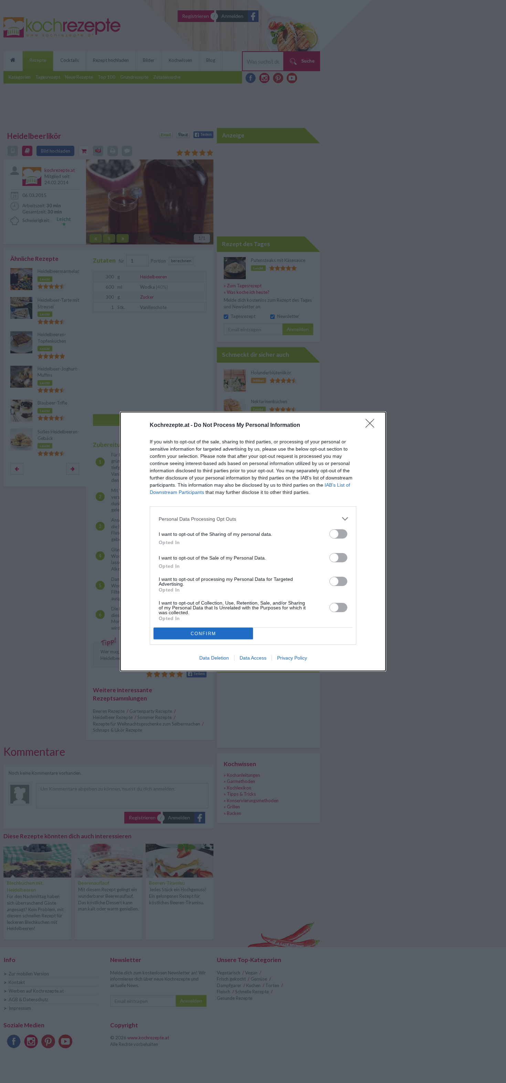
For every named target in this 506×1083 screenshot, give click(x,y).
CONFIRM (203, 633)
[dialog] (253, 541)
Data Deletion (214, 658)
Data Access (253, 658)
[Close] (372, 425)
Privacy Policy (292, 658)
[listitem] (253, 518)
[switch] (338, 534)
